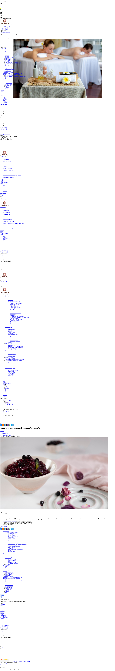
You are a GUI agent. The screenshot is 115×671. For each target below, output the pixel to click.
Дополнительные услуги (10, 59)
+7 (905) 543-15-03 (6, 26)
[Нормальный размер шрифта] (1, 3)
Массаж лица (10, 541)
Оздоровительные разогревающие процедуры (12, 73)
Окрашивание (8, 85)
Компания (2, 604)
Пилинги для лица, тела (12, 547)
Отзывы (4, 100)
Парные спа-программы (10, 64)
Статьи (2, 107)
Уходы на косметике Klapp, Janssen (15, 542)
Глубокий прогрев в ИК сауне (9, 521)
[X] (6, 425)
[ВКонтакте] (3, 109)
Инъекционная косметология (11, 51)
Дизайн (9, 561)
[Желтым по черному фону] (0, 8)
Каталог (2, 613)
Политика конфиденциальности (7, 663)
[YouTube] (3, 111)
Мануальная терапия (9, 69)
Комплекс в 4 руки (9, 57)
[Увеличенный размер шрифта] (1, 4)
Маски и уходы (11, 540)
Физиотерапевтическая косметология (15, 552)
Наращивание (8, 58)
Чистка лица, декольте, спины (14, 546)
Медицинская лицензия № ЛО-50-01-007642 (22, 661)
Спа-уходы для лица (12, 545)
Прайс (1, 91)
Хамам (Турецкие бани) (10, 65)
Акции (1, 92)
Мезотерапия (10, 534)
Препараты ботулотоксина (13, 536)
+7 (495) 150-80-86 (4, 28)
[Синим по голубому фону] (0, 9)
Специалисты (6, 101)
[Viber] (8, 425)
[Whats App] (3, 113)
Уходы (6, 88)
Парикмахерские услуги (8, 79)
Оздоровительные (9, 70)
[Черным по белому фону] (0, 7)
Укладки (7, 86)
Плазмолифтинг (11, 537)
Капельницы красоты (12, 533)
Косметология (6, 50)
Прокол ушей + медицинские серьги (15, 549)
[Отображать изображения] (1, 12)
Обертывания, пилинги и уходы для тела (11, 74)
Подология (7, 60)
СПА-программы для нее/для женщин (13, 62)
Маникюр (7, 55)
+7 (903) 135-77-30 (4, 29)
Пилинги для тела (9, 75)
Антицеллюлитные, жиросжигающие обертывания (15, 76)
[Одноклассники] (3, 425)
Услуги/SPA (3, 48)
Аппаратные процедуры (8, 72)
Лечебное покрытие (12, 562)
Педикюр (7, 56)
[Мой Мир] (4, 425)
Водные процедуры (7, 71)
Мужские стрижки (9, 82)
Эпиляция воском (11, 551)
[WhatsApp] (9, 425)
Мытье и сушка (8, 84)
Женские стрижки (9, 80)
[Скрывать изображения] (1, 13)
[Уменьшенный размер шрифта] (1, 2)
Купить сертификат (4, 94)
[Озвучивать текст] (1, 16)
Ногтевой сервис (6, 53)
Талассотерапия (8, 78)
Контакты (2, 105)
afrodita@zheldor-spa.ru (5, 32)
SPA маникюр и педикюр (13, 563)
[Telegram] (3, 110)
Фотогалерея (5, 99)
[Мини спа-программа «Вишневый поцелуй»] (54, 508)
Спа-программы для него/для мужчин (13, 63)
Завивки (7, 87)
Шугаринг (10, 550)
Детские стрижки (8, 83)
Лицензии (5, 98)
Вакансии (5, 102)
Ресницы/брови (11, 548)
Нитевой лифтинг (11, 538)
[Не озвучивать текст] (1, 17)
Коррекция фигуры (9, 67)
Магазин (2, 90)
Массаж (4, 66)
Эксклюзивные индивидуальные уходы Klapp (17, 544)
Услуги (1, 614)
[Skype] (11, 425)
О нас (1, 95)
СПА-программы (6, 61)
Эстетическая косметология (11, 52)
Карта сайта (2, 664)
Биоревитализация (11, 535)
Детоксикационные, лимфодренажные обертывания (16, 77)
